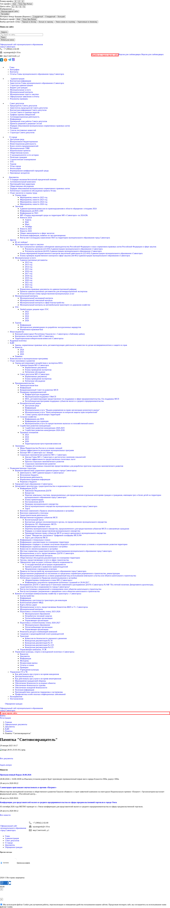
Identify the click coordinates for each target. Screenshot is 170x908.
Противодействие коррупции (22, 184)
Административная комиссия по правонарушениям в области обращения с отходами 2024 (58, 209)
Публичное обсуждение (35, 372)
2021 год (28, 282)
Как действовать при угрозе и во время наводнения (37, 674)
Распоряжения (16, 696)
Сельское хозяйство (28, 417)
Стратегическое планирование (23, 159)
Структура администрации (21, 85)
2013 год (28, 264)
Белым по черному (46, 22)
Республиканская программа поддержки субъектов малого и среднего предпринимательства (64, 401)
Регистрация (5, 718)
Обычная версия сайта (9, 11)
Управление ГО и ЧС (19, 672)
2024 (27, 316)
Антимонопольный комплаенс (23, 182)
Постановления (16, 699)
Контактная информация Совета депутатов (28, 110)
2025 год (28, 287)
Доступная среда (17, 139)
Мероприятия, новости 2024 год (33, 202)
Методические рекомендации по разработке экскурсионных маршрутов (50, 327)
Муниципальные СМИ (19, 148)
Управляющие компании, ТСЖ (33, 649)
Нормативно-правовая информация (35, 479)
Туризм (13, 164)
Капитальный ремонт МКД (31, 602)
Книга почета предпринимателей (24, 146)
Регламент (14, 128)
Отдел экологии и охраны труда (23, 193)
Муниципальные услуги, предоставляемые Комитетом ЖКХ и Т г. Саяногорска (54, 607)
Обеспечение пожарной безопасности (31, 688)
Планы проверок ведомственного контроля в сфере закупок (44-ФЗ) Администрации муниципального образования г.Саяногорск (75, 256)
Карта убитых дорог (28, 605)
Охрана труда (20, 195)
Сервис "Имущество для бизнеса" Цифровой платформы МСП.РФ (53, 535)
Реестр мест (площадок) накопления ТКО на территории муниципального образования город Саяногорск (65, 238)
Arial (14, 4)
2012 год (28, 262)
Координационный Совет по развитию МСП (39, 390)
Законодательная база (29, 385)
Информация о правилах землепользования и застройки (44, 547)
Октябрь (28, 226)
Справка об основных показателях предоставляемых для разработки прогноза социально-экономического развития (74, 466)
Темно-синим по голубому (65, 22)
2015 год (28, 269)
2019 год (28, 278)
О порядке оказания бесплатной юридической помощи (33, 179)
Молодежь (24, 661)
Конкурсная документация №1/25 (39, 647)
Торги (27, 508)
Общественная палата (19, 153)
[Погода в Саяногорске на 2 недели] (23, 863)
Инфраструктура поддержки (37, 394)
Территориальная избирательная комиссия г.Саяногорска (39, 338)
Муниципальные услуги (20, 90)
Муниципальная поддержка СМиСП (40, 397)
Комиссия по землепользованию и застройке (39, 549)
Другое (13, 240)
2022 (27, 312)
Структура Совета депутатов (22, 132)
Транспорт (24, 636)
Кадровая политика (18, 341)
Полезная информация (24, 690)
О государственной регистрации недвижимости (45, 564)
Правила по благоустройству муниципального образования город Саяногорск (53, 571)
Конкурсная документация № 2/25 (39, 645)
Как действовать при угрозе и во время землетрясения (38, 679)
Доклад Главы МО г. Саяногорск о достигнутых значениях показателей (55, 457)
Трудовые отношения (29, 432)
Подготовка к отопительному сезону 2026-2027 (40, 623)
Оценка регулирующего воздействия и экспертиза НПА (39, 363)
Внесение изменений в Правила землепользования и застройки (47, 511)
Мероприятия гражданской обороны (30, 681)
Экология (19, 206)
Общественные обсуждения (22, 186)
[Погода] (5, 862)
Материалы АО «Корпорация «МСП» (41, 524)
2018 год (28, 276)
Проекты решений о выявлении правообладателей (46, 567)
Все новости (5, 815)
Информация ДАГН (28, 488)
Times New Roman (25, 4)
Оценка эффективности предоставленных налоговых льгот (50, 459)
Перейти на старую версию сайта (105, 55)
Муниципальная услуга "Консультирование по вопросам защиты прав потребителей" (61, 412)
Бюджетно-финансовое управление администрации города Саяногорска (45, 470)
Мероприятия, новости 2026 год (33, 204)
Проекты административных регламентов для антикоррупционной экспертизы (53, 291)
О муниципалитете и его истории (24, 155)
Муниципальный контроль (21, 92)
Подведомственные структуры (23, 468)
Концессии (29, 493)
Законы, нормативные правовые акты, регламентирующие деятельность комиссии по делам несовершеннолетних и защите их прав (71, 345)
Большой (61, 17)
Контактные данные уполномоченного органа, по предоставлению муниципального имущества (66, 522)
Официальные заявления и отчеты (24, 97)
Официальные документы (16, 724)
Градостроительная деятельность (34, 515)
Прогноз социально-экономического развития (44, 461)
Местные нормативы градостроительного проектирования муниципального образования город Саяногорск (66, 551)
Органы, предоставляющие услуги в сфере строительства (44, 560)
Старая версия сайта (8, 713)
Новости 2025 (26, 229)
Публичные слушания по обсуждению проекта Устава (33, 191)
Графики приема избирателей (22, 115)
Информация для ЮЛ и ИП (31, 211)
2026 (27, 320)
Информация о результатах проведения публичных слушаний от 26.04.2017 (57, 582)
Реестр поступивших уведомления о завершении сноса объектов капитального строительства (60, 591)
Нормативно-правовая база (31, 329)
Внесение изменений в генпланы (34, 513)
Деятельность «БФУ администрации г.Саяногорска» (42, 473)
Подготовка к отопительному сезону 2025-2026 (40, 611)
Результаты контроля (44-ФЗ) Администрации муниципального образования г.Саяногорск (63, 251)
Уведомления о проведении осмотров (41, 569)
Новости (18, 347)
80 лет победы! (21, 242)
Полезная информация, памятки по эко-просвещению (43, 235)
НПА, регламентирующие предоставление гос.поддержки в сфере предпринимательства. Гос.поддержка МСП (72, 399)
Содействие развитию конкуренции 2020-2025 (45, 428)
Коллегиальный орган (34, 520)
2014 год (28, 267)
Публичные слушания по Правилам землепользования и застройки (48, 578)
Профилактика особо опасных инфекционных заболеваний (40, 694)
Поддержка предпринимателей (33, 392)
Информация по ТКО (29, 213)
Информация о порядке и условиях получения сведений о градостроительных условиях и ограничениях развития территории (73, 544)
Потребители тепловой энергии (38, 616)
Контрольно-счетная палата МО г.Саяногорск (34, 336)
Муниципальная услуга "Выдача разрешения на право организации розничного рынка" (62, 410)
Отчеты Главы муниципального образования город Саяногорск (37, 74)
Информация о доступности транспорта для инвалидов (43, 600)
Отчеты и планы (27, 665)
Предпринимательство (24, 383)
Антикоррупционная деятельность (24, 117)
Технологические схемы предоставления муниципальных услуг (47, 294)
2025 (27, 318)
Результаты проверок (19, 99)
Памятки (18, 356)
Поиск (3, 37)
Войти (2, 716)
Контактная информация (20, 81)
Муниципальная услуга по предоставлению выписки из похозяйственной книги (59, 423)
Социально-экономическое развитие (40, 464)
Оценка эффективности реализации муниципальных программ (47, 450)
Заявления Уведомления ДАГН (38, 491)
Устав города (15, 166)
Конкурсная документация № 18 (38, 641)
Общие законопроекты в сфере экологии (37, 233)
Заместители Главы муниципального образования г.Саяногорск (37, 83)
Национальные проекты (20, 150)
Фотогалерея (15, 168)
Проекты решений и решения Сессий (26, 123)
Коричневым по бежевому (87, 22)
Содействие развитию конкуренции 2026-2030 (45, 430)
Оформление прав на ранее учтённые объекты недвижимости (46, 562)
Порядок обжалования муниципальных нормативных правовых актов (40, 126)
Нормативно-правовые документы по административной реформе (48, 289)
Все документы (6, 758)
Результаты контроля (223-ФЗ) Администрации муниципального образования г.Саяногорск (64, 249)
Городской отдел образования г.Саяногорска (34, 484)
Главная (8, 722)
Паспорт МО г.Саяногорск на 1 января (36, 453)
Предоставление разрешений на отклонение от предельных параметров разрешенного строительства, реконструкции (70, 573)
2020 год (28, 280)
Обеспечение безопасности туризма (30, 685)
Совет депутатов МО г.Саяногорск (34, 374)
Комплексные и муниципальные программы (29, 359)
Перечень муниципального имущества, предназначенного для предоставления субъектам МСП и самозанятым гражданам (77, 529)
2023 (27, 314)
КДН (12, 343)
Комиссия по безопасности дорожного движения (46, 638)
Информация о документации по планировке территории (44, 542)
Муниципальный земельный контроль (36, 300)
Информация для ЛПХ (34, 419)
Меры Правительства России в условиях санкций (41, 448)
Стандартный (38, 17)
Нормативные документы (36, 367)
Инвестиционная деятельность (23, 144)
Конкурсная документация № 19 (38, 643)
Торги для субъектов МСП (36, 538)
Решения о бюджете (28, 482)
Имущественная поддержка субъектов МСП (38, 517)
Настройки (5, 14)
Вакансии (24, 654)
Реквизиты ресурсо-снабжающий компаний (38, 632)
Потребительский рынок (30, 403)
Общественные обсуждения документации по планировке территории (50, 558)
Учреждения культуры (29, 670)
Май (27, 222)
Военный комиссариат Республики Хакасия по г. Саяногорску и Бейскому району (50, 334)
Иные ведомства (17, 332)
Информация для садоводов (37, 421)
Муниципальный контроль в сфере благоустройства (42, 303)
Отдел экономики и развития (22, 361)
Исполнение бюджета (29, 475)
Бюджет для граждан (19, 88)
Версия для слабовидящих (141, 54)
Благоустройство (27, 596)
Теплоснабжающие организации (39, 618)
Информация (15, 119)
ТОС (12, 162)
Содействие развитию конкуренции (35, 426)
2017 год (28, 273)
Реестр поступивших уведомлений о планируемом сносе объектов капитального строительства (60, 589)
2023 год (28, 285)
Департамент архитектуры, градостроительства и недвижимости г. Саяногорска (49, 486)
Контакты (14, 72)
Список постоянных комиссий (23, 130)
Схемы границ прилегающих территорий (42, 414)
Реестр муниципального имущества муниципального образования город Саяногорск (61, 506)
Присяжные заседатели (20, 173)
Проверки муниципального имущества (41, 504)
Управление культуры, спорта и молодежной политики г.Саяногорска (44, 652)
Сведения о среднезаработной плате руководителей (42, 634)
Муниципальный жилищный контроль (36, 298)
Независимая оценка (28, 663)
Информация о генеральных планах (35, 540)
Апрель (28, 220)
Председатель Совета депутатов (23, 106)
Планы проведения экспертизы (38, 370)
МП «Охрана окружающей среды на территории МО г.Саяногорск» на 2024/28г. (54, 215)
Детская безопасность (24, 676)
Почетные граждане (18, 157)
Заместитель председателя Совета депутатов (29, 108)
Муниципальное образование (37, 614)
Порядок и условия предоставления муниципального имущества (52, 531)
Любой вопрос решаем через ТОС (34, 309)
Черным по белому (29, 22)
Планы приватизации (34, 500)
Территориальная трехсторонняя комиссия (43, 444)
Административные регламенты (33, 260)
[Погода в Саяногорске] (15, 860)
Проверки (24, 667)
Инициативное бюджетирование (24, 142)
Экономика (20, 446)
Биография (14, 70)
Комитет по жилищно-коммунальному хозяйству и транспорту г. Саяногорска (48, 594)
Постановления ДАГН (34, 502)
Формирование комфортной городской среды (29, 171)
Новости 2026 (26, 231)
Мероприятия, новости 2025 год (33, 197)
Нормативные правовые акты (37, 526)
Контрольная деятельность (31, 477)
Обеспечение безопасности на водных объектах (35, 683)
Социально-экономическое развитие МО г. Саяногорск (43, 455)
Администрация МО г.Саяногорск (34, 365)
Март (27, 224)
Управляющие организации (36, 620)
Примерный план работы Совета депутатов (28, 121)
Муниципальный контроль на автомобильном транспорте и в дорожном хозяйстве (55, 305)
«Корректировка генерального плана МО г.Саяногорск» (49, 580)
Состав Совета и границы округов (24, 112)
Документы (25, 656)
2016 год (28, 271)
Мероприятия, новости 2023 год (33, 200)
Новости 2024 (26, 217)
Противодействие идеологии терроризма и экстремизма (39, 692)
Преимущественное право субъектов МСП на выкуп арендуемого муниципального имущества (65, 533)
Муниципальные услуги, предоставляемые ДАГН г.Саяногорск (47, 553)
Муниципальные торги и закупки (24, 94)
